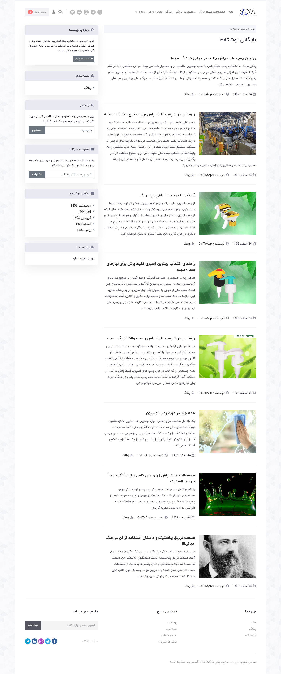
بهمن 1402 (84, 230)
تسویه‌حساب (169, 635)
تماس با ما (156, 12)
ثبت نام (33, 625)
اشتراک (37, 174)
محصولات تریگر (186, 12)
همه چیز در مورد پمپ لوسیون (170, 413)
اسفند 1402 (83, 224)
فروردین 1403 (82, 218)
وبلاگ (169, 12)
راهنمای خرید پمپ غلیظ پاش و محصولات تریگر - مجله (150, 338)
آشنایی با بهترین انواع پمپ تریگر (167, 195)
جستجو (37, 130)
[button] (53, 12)
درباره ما (140, 12)
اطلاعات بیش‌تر (84, 59)
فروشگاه (250, 635)
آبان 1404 (84, 212)
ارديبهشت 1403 (81, 206)
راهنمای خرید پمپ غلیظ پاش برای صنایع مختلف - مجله (149, 114)
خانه (231, 12)
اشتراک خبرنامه (167, 642)
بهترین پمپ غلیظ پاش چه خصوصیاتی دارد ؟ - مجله (213, 58)
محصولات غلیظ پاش (212, 12)
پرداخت (172, 623)
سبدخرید (171, 629)
